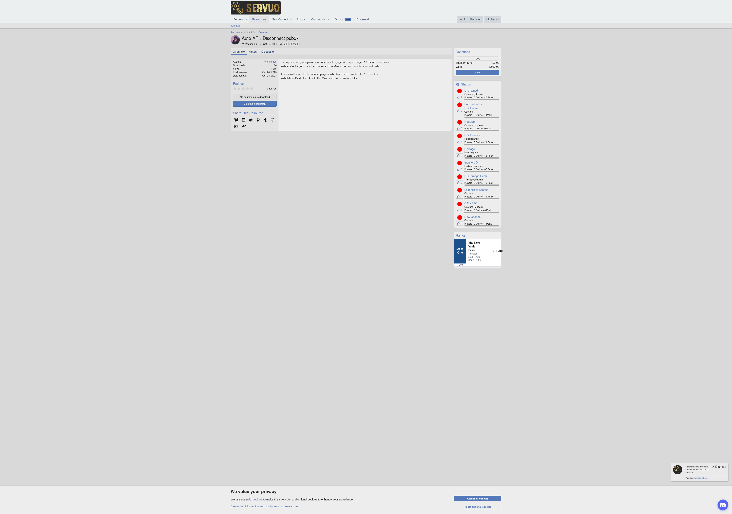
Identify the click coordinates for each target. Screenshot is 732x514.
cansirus (253, 44)
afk (285, 43)
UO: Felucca (472, 135)
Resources (259, 19)
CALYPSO (471, 203)
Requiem (470, 121)
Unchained (471, 90)
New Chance (472, 217)
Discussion (268, 51)
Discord (342, 19)
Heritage (469, 149)
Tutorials (235, 25)
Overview (239, 51)
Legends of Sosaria (476, 190)
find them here (700, 477)
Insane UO (471, 162)
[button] (246, 19)
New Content (280, 19)
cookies (257, 499)
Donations (463, 51)
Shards (301, 19)
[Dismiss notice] (718, 467)
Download (362, 19)
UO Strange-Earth (475, 176)
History (253, 51)
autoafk (294, 43)
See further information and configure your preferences (265, 506)
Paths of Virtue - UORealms (474, 106)
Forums (238, 19)
